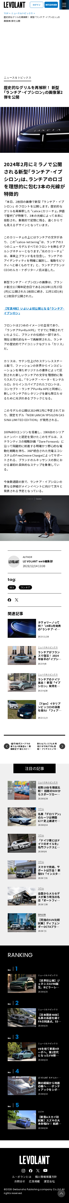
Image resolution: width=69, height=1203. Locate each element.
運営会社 (49, 1181)
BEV (12, 587)
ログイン (36, 4)
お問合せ (19, 1181)
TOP (6, 13)
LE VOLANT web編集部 (38, 561)
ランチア (25, 587)
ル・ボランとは (21, 1177)
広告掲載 (34, 1181)
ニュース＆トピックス (22, 13)
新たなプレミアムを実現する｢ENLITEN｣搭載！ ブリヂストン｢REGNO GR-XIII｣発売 (47, 747)
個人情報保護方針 (46, 1177)
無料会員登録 (51, 4)
